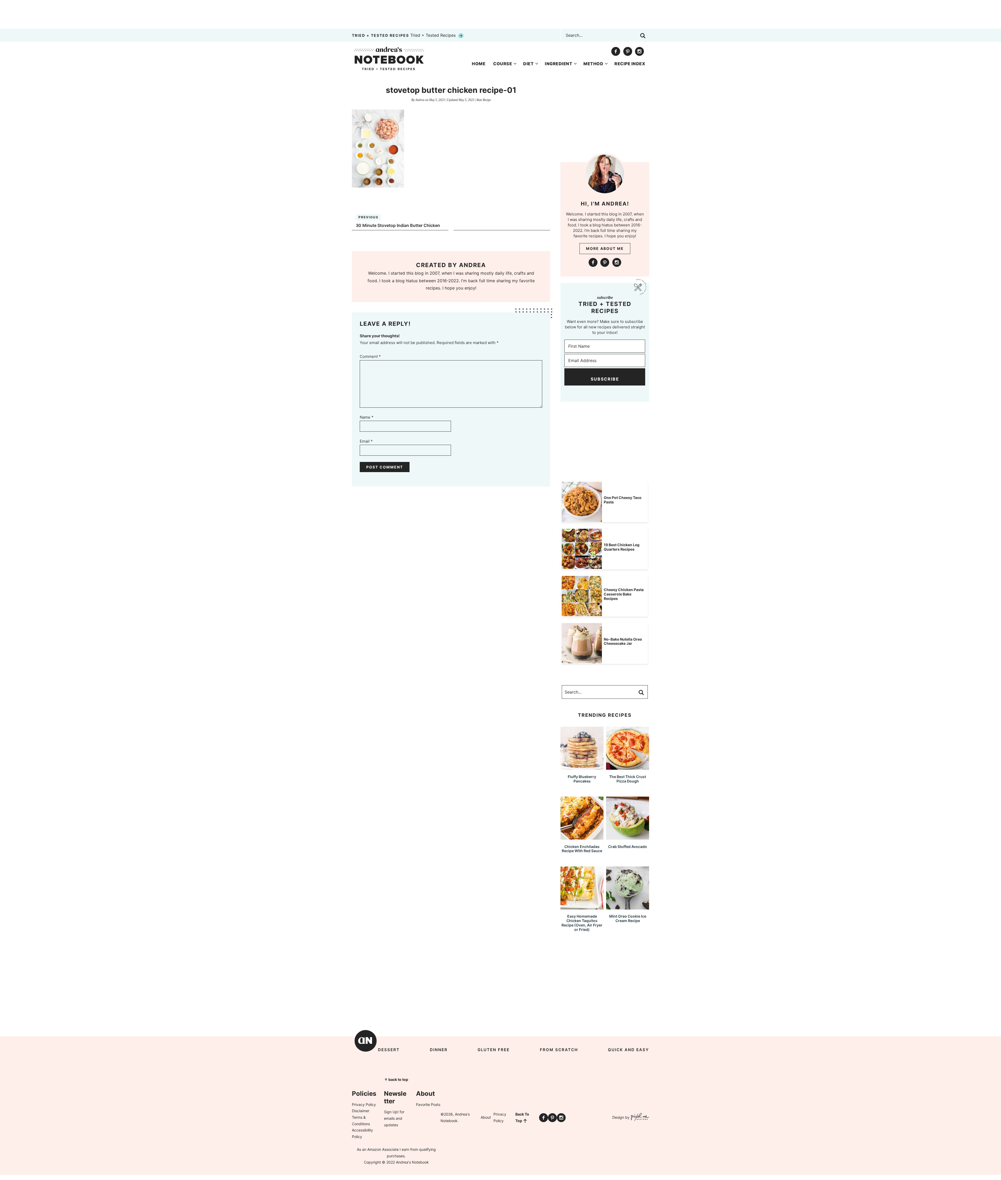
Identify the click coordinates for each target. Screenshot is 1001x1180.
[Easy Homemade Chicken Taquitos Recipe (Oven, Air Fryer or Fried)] (581, 907)
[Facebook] (615, 51)
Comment (370, 356)
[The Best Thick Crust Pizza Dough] (627, 767)
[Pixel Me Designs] (639, 1117)
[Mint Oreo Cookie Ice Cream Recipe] (627, 907)
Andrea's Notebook (389, 58)
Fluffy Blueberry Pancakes (582, 778)
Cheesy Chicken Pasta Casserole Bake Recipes (624, 594)
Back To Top (522, 1117)
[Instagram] (639, 51)
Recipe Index (629, 63)
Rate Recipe (484, 100)
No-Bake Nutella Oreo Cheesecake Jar (623, 641)
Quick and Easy (628, 1049)
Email (366, 441)
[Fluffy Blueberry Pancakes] (581, 767)
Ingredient (558, 63)
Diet (528, 63)
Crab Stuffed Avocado (627, 846)
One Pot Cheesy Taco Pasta (623, 499)
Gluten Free (494, 1049)
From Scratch (559, 1049)
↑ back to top (396, 1079)
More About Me (605, 248)
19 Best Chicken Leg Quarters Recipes (621, 547)
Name (367, 417)
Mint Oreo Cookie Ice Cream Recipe (627, 918)
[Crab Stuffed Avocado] (627, 837)
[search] (643, 35)
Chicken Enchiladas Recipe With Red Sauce (582, 848)
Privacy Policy (364, 1104)
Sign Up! (391, 1112)
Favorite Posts (428, 1104)
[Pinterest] (627, 51)
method (593, 63)
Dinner (439, 1049)
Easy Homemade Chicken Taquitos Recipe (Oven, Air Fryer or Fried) (581, 922)
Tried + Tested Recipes (404, 35)
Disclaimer (360, 1111)
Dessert (389, 1049)
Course (502, 63)
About (486, 1117)
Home (478, 63)
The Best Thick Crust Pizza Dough (627, 778)
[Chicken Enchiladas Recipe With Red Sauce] (581, 837)
